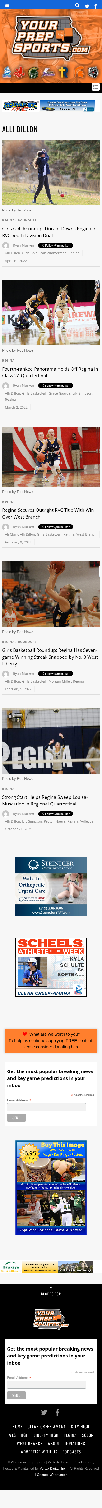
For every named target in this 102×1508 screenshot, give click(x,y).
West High (18, 1435)
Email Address (19, 1100)
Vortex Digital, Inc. (53, 1468)
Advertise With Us (39, 1451)
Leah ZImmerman (53, 253)
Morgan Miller (60, 681)
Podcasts (71, 1451)
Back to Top (51, 1293)
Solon (88, 1435)
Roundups (27, 220)
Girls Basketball (34, 393)
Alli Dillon (12, 253)
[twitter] (87, 5)
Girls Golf (29, 253)
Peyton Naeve (54, 821)
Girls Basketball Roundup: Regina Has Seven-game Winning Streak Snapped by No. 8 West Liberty (50, 657)
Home (17, 1426)
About (54, 1443)
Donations (75, 1443)
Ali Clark (11, 534)
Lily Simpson (82, 393)
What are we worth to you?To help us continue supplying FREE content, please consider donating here (51, 1040)
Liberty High (46, 1435)
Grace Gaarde (59, 393)
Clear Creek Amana (47, 1426)
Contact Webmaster (52, 1474)
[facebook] (95, 5)
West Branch (86, 534)
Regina (8, 220)
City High (80, 1426)
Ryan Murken (23, 245)
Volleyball (87, 821)
